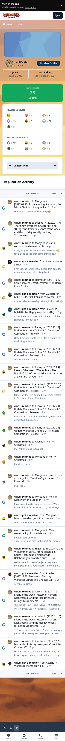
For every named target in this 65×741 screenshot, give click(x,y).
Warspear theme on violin (29, 666)
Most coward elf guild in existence (33, 518)
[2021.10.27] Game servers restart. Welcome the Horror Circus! (38, 283)
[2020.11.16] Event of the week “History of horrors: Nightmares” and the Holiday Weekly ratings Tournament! (36, 596)
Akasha (39, 384)
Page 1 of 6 (31, 193)
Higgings (40, 548)
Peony (38, 327)
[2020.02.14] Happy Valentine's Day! (34, 312)
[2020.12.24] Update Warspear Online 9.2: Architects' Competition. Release (37, 387)
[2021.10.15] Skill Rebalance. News (34, 297)
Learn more (6, 5)
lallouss (50, 309)
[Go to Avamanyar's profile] (10, 262)
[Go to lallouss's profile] (10, 309)
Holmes (39, 280)
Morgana (40, 201)
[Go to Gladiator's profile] (10, 294)
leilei (37, 591)
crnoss (17, 201)
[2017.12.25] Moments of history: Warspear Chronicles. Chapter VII (33, 578)
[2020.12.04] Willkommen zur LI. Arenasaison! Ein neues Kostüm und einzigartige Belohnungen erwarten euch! (38, 553)
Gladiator (51, 294)
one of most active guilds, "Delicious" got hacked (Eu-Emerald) (38, 478)
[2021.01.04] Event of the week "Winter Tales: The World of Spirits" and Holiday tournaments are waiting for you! (38, 372)
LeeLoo (39, 222)
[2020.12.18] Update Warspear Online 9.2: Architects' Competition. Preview (37, 330)
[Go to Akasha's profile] (10, 574)
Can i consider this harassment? (34, 244)
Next (53, 193)
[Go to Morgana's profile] (10, 516)
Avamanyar (52, 261)
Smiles (17, 264)
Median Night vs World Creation (36, 498)
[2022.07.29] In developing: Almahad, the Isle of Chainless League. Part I (37, 206)
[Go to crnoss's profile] (10, 202)
